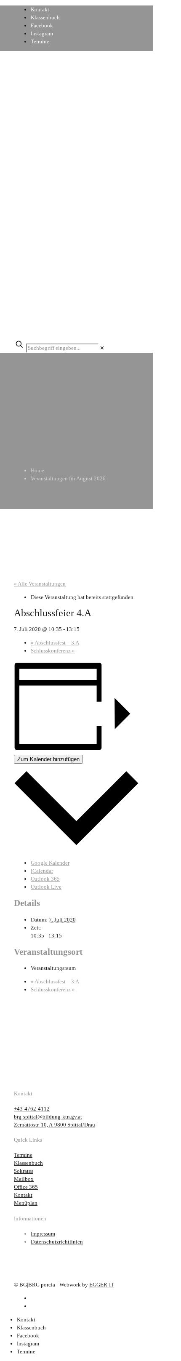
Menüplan (25, 1203)
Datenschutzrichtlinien (57, 1241)
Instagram (42, 33)
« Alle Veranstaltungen (40, 584)
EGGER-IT (101, 1284)
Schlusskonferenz (53, 650)
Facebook (42, 25)
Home (37, 470)
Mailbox (24, 1179)
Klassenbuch (45, 17)
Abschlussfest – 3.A (55, 642)
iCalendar (42, 871)
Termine (40, 41)
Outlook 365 (45, 879)
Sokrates (23, 1171)
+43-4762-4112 (32, 1108)
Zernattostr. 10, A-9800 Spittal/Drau (54, 1124)
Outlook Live (46, 887)
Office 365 (26, 1187)
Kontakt (40, 9)
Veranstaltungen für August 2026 (68, 478)
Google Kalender (50, 863)
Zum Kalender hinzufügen (48, 759)
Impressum (43, 1233)
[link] (102, 348)
